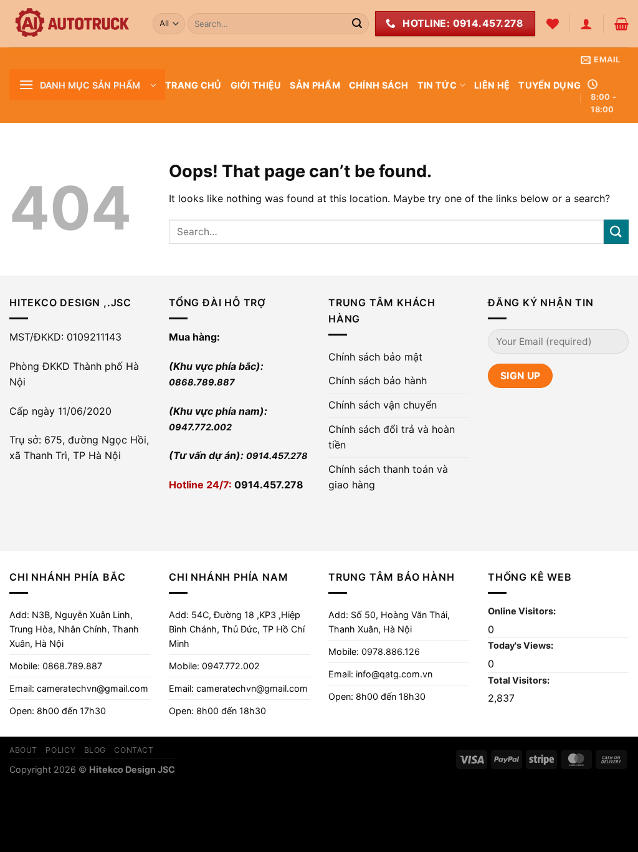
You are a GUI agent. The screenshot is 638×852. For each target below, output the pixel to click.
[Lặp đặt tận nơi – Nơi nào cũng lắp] (71, 24)
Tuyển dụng (549, 85)
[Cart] (621, 23)
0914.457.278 (277, 455)
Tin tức (437, 85)
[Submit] (357, 23)
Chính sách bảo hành (377, 380)
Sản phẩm (315, 85)
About (23, 750)
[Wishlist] (552, 23)
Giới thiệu (256, 85)
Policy (60, 750)
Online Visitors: (523, 611)
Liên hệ (492, 85)
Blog (95, 750)
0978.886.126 (390, 651)
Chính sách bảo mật (375, 357)
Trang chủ (193, 85)
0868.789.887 (202, 382)
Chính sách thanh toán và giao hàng (388, 477)
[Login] (586, 23)
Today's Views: (521, 645)
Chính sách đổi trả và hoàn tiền (391, 437)
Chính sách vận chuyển (382, 405)
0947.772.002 (200, 427)
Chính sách (379, 85)
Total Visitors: (519, 680)
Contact (133, 750)
